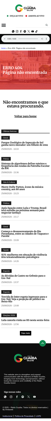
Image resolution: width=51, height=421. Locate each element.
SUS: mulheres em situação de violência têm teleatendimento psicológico (24, 256)
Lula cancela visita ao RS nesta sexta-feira (25, 320)
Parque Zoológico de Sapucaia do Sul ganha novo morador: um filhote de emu (24, 143)
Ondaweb (9, 409)
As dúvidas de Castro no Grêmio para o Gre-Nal (23, 277)
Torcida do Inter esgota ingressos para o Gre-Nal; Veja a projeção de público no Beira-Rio (24, 299)
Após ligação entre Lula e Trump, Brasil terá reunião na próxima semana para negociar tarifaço (23, 210)
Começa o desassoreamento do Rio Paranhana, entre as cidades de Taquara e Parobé (25, 234)
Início (3, 48)
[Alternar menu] (3, 25)
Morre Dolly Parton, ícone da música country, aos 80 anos (22, 188)
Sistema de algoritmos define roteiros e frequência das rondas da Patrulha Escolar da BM (25, 166)
